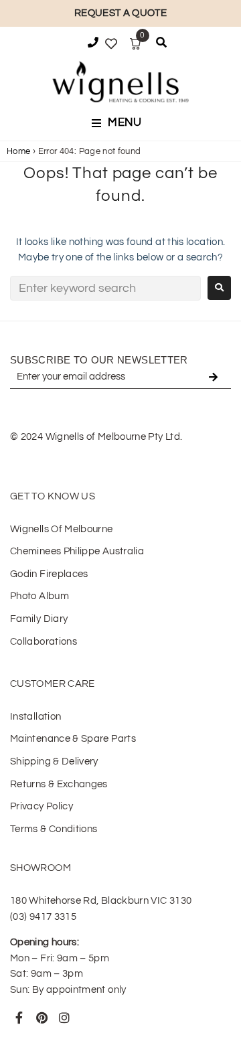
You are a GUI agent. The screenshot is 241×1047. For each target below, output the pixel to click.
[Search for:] (105, 288)
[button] (120, 123)
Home (18, 151)
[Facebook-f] (19, 1018)
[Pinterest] (41, 1018)
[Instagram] (64, 1018)
